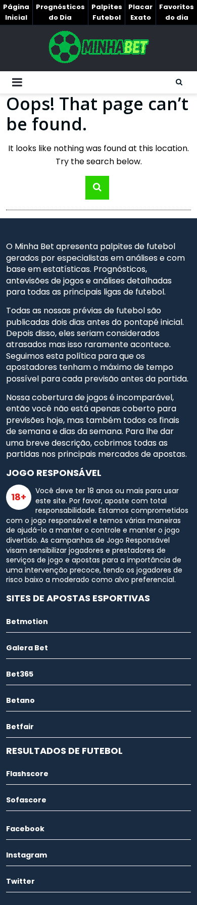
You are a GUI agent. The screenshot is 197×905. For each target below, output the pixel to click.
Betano (20, 700)
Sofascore (26, 800)
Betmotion (27, 621)
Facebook (25, 829)
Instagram (26, 855)
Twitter (20, 881)
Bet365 (19, 674)
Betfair (20, 727)
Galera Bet (27, 648)
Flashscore (27, 774)
